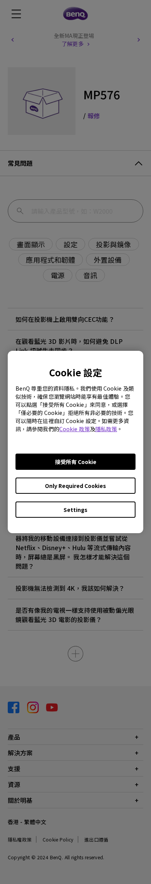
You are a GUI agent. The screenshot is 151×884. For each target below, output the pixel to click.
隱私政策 (106, 429)
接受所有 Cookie (75, 462)
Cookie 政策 (74, 429)
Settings (75, 509)
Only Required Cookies (75, 486)
